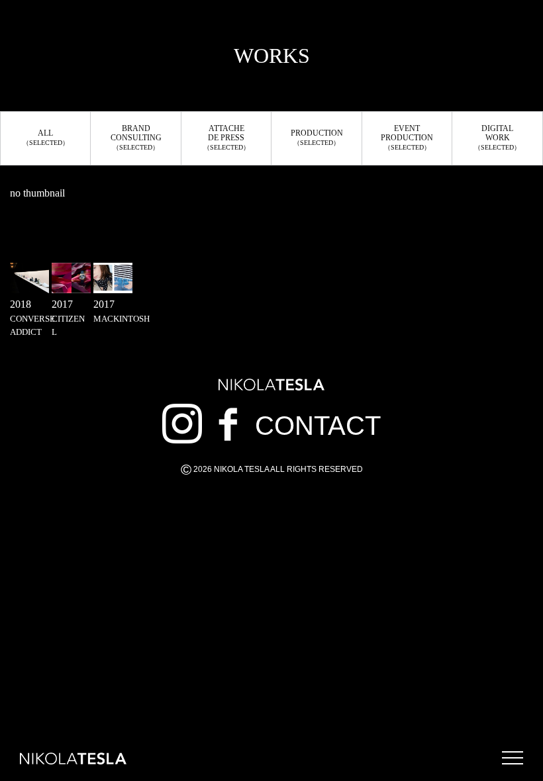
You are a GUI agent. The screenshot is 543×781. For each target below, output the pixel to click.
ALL (46, 137)
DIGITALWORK (497, 137)
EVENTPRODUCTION (407, 137)
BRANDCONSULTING (136, 137)
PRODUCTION (317, 137)
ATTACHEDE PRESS (226, 137)
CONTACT (318, 425)
